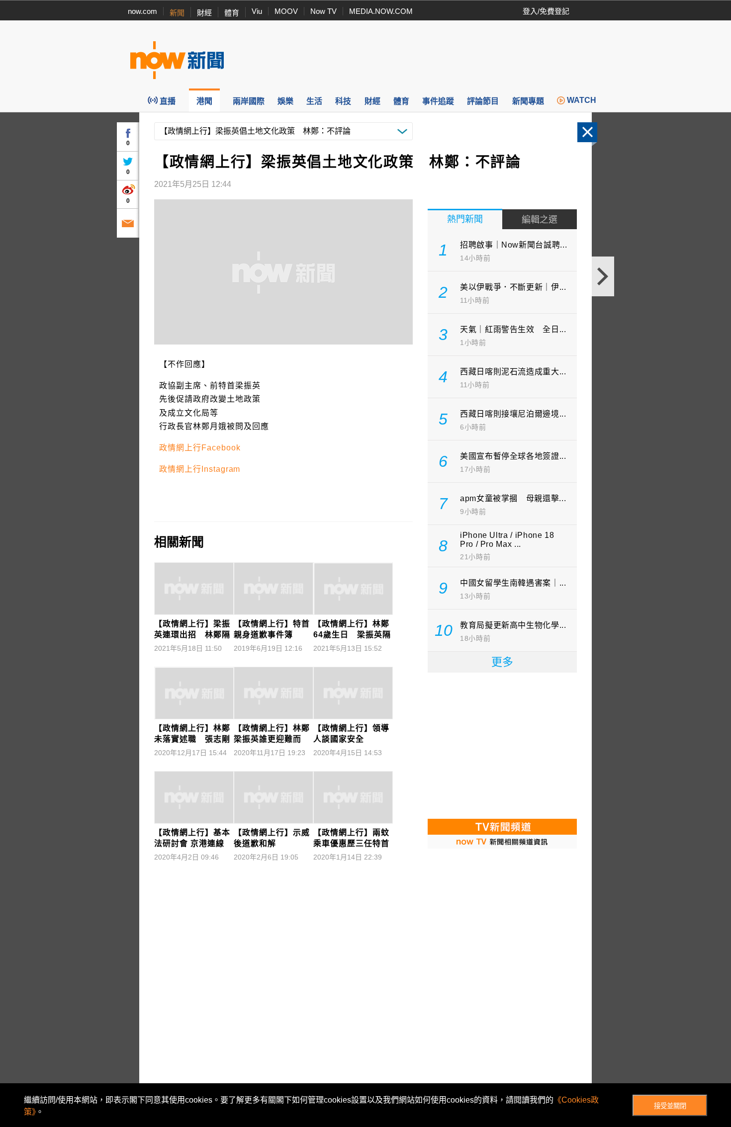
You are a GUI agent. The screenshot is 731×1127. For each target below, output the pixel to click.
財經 (204, 12)
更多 (502, 662)
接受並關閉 (670, 1106)
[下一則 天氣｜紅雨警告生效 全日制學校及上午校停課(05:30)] (603, 276)
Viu (257, 11)
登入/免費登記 (546, 11)
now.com (142, 11)
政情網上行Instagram (199, 469)
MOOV (286, 11)
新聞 (177, 12)
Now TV (323, 11)
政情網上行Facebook (199, 447)
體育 (231, 12)
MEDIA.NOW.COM (381, 11)
